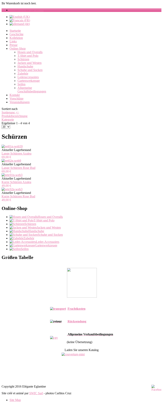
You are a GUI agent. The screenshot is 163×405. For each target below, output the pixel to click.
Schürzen (23, 59)
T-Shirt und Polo (27, 55)
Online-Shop (18, 48)
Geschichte (16, 34)
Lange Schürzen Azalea (16, 153)
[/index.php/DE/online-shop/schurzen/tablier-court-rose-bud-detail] (12, 189)
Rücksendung (77, 321)
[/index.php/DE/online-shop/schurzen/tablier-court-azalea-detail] (12, 175)
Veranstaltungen (20, 102)
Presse (13, 45)
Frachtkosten (76, 308)
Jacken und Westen (29, 62)
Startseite (15, 30)
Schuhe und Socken (30, 70)
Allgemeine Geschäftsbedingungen (31, 89)
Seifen (21, 84)
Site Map (15, 400)
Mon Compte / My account (27, 10)
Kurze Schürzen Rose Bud (18, 196)
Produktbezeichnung (14, 116)
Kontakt (15, 95)
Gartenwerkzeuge (28, 80)
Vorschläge (16, 98)
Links (13, 41)
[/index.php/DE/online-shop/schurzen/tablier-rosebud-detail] (11, 160)
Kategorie (8, 119)
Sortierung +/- (10, 112)
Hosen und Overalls (30, 52)
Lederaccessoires (28, 77)
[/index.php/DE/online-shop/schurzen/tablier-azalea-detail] (12, 146)
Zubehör (22, 73)
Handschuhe (25, 66)
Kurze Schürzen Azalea (16, 182)
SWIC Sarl (36, 393)
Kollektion (16, 37)
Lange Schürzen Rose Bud (18, 167)
